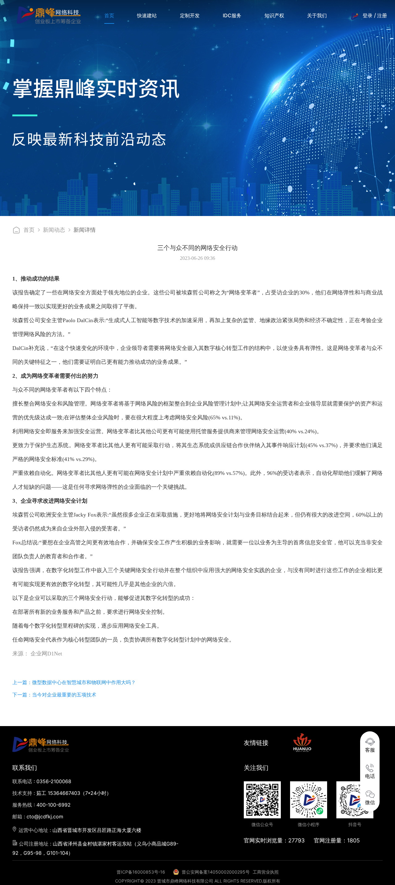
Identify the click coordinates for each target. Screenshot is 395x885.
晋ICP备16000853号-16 (141, 872)
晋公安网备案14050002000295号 (216, 872)
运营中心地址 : (79, 830)
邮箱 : (37, 816)
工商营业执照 (266, 872)
